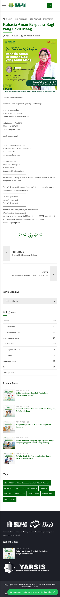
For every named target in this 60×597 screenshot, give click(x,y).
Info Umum (48, 19)
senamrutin (9, 499)
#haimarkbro (33, 210)
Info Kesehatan (21, 19)
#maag (18, 219)
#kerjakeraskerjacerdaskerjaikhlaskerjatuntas (20, 216)
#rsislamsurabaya (13, 210)
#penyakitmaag (38, 219)
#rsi (4, 210)
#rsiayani (24, 210)
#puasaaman (26, 219)
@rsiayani (19, 129)
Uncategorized (8, 372)
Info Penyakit (35, 19)
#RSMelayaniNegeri (47, 216)
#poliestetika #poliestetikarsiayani (20, 488)
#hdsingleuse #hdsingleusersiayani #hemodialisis (26, 483)
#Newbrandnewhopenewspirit (14, 213)
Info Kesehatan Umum (11, 332)
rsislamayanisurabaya (14, 494)
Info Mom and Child (11, 338)
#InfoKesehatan (9, 219)
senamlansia (48, 494)
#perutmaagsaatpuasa (11, 222)
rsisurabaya (33, 494)
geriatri (43, 488)
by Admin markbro (32, 36)
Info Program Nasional (12, 349)
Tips (4, 367)
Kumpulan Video (9, 361)
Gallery (9, 19)
